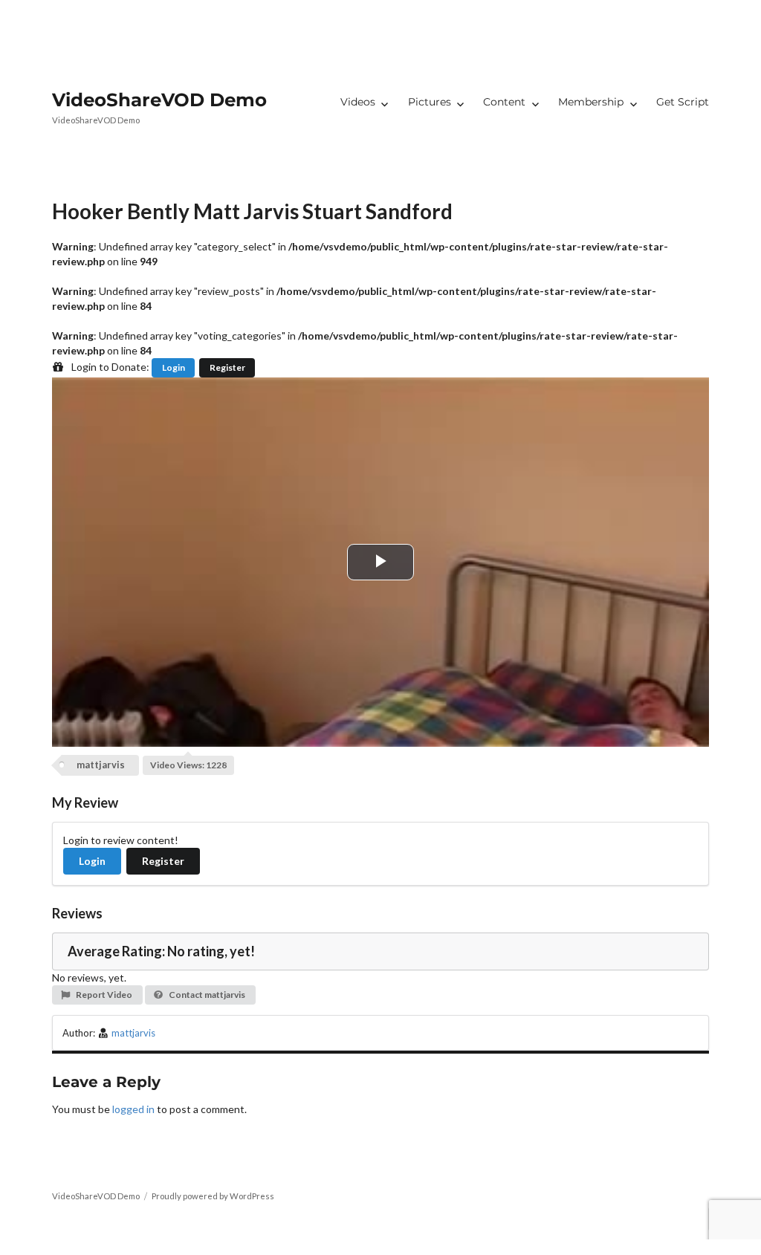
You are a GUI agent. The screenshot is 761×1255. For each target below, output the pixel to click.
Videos (357, 101)
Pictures (429, 101)
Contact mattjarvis (206, 994)
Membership (591, 101)
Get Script (682, 101)
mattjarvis (101, 765)
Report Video (103, 994)
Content (504, 101)
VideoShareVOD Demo (159, 99)
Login (173, 367)
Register (227, 367)
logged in (133, 1109)
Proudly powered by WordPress (213, 1196)
